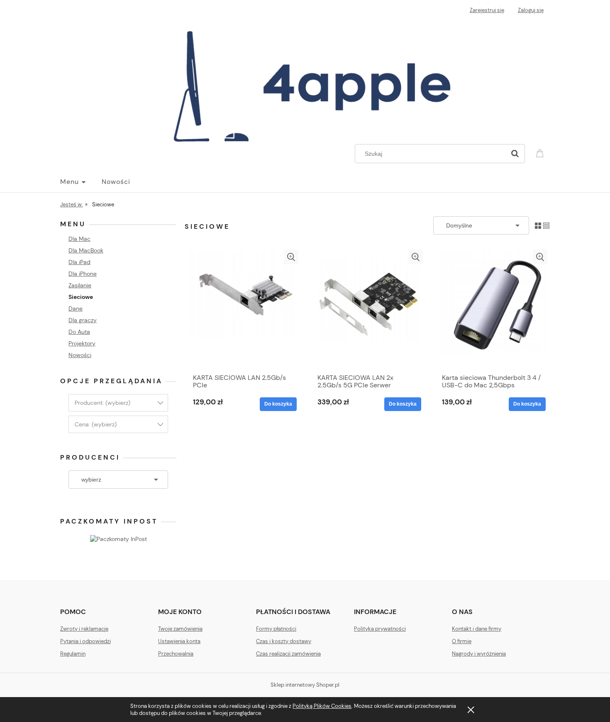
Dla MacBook (85, 250)
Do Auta (79, 331)
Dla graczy (82, 320)
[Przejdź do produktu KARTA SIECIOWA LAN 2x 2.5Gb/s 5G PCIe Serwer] (367, 309)
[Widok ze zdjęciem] (538, 225)
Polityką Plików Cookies (322, 706)
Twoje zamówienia (180, 628)
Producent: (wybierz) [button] (102, 402)
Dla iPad (79, 262)
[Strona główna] (305, 81)
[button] (291, 257)
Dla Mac (79, 238)
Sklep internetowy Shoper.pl (305, 684)
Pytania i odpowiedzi (85, 641)
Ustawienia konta (179, 641)
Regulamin (72, 653)
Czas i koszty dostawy (283, 641)
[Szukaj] (515, 153)
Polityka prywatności (380, 628)
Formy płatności (276, 628)
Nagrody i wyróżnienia (479, 653)
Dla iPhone (82, 273)
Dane (75, 308)
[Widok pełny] (546, 225)
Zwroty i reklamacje (84, 628)
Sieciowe (80, 297)
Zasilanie (79, 285)
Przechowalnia (175, 653)
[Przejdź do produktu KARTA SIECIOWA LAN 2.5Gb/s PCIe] (243, 309)
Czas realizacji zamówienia (288, 653)
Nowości (79, 355)
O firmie (461, 641)
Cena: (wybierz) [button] (96, 424)
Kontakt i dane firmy (476, 628)
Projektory (81, 343)
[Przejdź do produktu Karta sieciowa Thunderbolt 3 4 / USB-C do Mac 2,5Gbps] (492, 309)
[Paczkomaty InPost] (118, 538)
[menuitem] (81, 181)
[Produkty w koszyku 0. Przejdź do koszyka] (541, 152)
